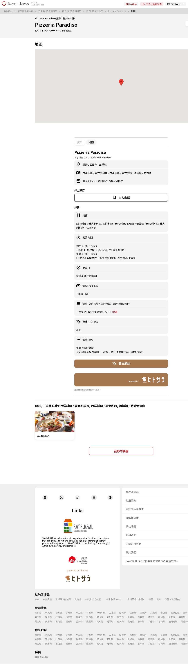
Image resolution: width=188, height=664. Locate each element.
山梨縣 (130, 617)
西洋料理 (87, 173)
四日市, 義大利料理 (72, 11)
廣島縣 (48, 621)
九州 (159, 599)
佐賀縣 (120, 621)
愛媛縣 (89, 621)
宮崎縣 (161, 621)
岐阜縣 (151, 617)
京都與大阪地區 (26, 11)
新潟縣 (89, 617)
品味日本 (8, 11)
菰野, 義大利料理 (95, 11)
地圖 (115, 312)
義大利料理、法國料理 (95, 181)
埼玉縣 (79, 612)
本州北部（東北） (93, 599)
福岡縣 (110, 621)
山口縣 (58, 621)
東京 (37, 599)
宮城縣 (48, 617)
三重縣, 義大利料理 (48, 11)
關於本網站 (131, 4)
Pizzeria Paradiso (117, 11)
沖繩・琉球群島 (172, 599)
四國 (151, 599)
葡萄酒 (147, 173)
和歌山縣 (175, 612)
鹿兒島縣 (173, 621)
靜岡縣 (161, 617)
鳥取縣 (182, 617)
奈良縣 (163, 612)
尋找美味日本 (41, 656)
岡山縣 (38, 621)
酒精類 (138, 173)
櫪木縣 (58, 612)
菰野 (85, 164)
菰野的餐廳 (121, 451)
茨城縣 (48, 612)
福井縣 (120, 617)
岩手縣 (38, 617)
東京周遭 (47, 599)
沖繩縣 (184, 621)
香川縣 (79, 621)
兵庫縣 (153, 612)
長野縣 (141, 617)
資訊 (79, 142)
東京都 (38, 612)
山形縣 (69, 617)
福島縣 (79, 617)
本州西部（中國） (136, 599)
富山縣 (100, 617)
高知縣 (100, 621)
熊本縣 (141, 621)
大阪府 (143, 612)
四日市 (93, 164)
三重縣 (103, 164)
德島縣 (69, 621)
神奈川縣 (101, 612)
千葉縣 (89, 612)
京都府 (133, 612)
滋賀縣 (122, 612)
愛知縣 (172, 617)
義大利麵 (127, 173)
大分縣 (151, 621)
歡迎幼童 (88, 348)
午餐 (79, 348)
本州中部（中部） (115, 599)
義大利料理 (101, 173)
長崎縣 (130, 621)
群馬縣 (69, 612)
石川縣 (110, 617)
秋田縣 (58, 617)
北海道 (78, 599)
